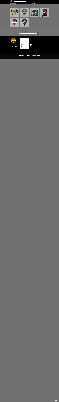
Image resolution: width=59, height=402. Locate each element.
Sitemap (30, 46)
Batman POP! (21, 8)
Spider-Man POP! (11, 18)
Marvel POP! (41, 8)
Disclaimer (31, 42)
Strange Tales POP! (22, 18)
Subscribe (39, 33)
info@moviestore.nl (13, 50)
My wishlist (41, 41)
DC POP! (30, 8)
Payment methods (31, 41)
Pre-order (31, 44)
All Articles (11, 8)
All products (41, 43)
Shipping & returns (31, 47)
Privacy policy (31, 45)
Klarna (30, 43)
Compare (40, 42)
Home (10, 4)
